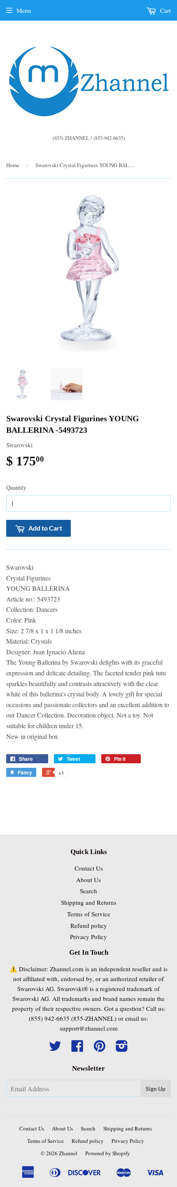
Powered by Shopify (107, 1153)
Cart (164, 10)
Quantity (16, 487)
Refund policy (88, 925)
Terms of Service (88, 914)
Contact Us (89, 868)
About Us (88, 880)
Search (88, 891)
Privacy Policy (88, 936)
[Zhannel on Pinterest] (99, 1048)
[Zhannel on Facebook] (77, 1048)
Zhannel (68, 1153)
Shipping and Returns (88, 902)
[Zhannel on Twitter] (55, 1048)
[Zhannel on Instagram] (122, 1048)
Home (12, 165)
